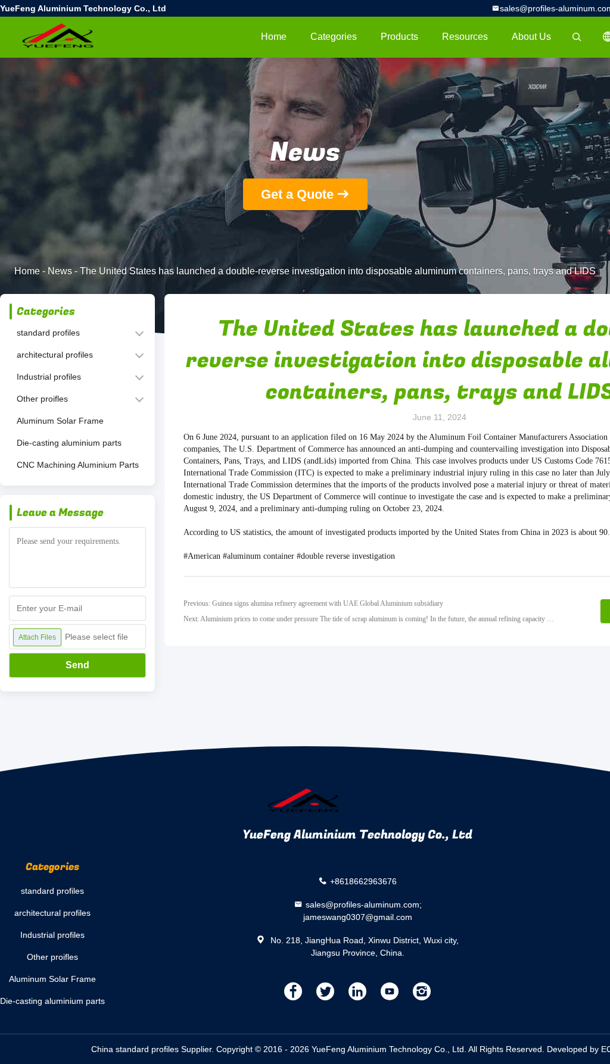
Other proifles (42, 398)
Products (399, 37)
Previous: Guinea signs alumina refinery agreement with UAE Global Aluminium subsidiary (313, 603)
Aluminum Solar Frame (60, 420)
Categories (333, 37)
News (60, 271)
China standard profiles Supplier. (153, 1049)
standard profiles (48, 332)
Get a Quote (297, 194)
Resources (465, 37)
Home (274, 37)
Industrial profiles (49, 376)
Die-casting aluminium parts (69, 442)
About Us (531, 37)
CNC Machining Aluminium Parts (78, 465)
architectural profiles (55, 354)
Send (77, 665)
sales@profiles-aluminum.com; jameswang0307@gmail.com (362, 911)
